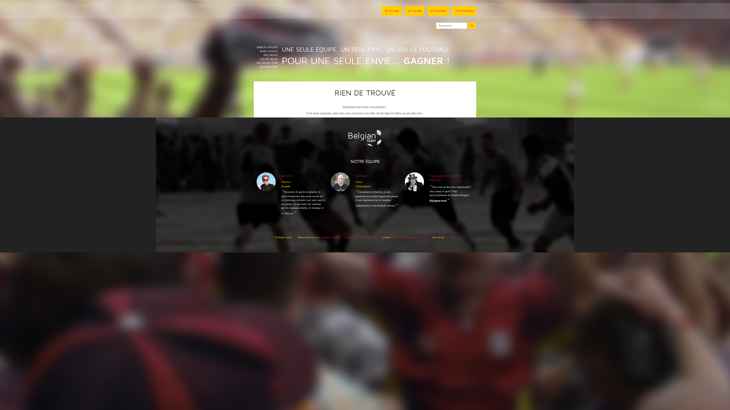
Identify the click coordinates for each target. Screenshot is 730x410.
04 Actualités (464, 11)
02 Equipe (415, 11)
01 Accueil (392, 11)
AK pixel (450, 237)
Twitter (335, 237)
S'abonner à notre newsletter (361, 237)
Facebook (326, 237)
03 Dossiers (438, 11)
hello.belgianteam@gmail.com (409, 237)
